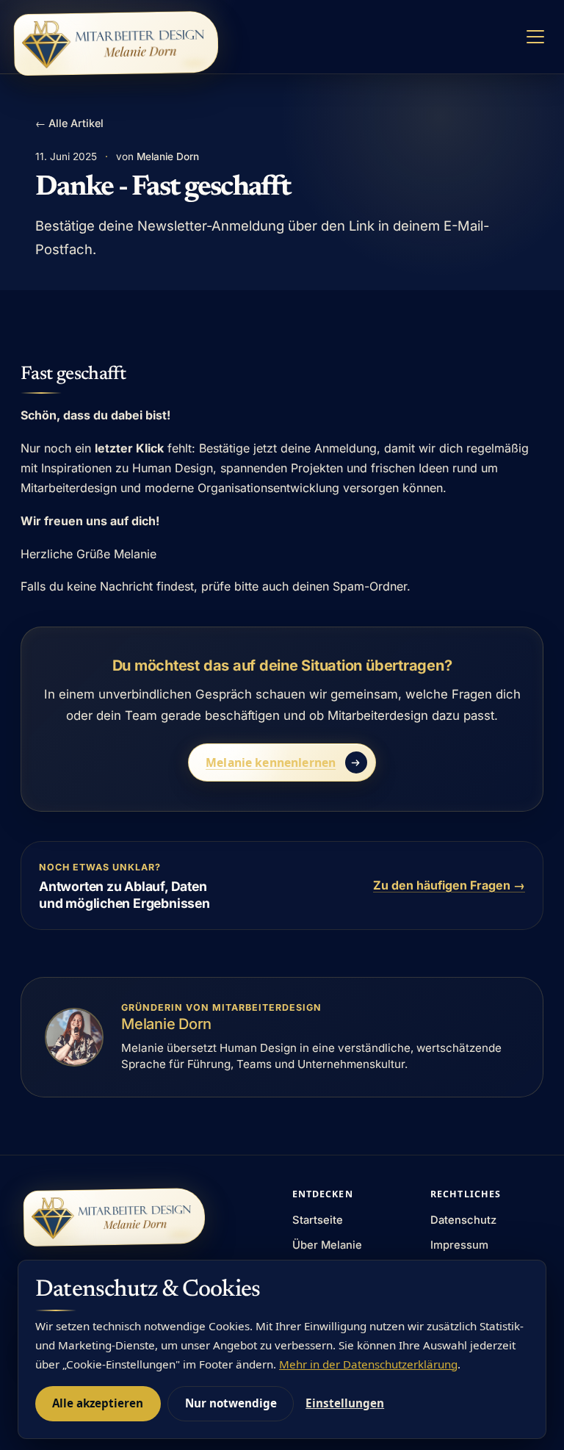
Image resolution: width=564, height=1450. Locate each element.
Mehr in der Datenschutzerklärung (368, 1364)
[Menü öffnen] (535, 37)
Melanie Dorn (168, 156)
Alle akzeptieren (97, 1403)
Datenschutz (463, 1220)
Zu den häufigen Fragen (449, 885)
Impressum (459, 1245)
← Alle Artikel (69, 123)
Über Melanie (327, 1245)
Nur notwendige (231, 1403)
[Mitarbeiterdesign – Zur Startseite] (116, 43)
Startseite (317, 1220)
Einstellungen (345, 1403)
